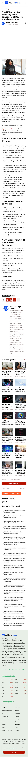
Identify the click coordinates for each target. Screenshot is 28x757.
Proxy (7, 9)
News (3, 705)
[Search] (25, 2)
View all (23, 360)
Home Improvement (7, 710)
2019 (20, 687)
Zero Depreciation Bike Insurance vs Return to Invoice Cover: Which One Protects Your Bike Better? (13, 599)
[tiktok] (6, 669)
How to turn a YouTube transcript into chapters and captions (14, 516)
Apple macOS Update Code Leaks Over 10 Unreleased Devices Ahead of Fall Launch (15, 527)
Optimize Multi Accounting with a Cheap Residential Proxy (20, 439)
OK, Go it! (14, 752)
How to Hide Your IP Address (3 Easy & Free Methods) (20, 472)
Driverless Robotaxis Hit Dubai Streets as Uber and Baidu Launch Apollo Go (15, 554)
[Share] (24, 23)
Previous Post (6, 488)
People (3, 724)
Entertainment (5, 719)
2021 (20, 685)
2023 (20, 682)
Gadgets (17, 713)
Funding (17, 716)
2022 (7, 685)
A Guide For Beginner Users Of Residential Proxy (20, 406)
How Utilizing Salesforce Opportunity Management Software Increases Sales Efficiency (14, 618)
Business (17, 705)
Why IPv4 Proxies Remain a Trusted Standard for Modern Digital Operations (20, 373)
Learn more (13, 748)
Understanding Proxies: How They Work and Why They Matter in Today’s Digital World (7, 389)
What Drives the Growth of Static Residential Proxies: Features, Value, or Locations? (20, 455)
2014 (7, 696)
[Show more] (18, 299)
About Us (4, 739)
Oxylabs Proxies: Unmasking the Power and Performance (7, 455)
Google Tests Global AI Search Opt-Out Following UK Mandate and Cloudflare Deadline (14, 592)
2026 (7, 679)
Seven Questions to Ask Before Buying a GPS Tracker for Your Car (15, 543)
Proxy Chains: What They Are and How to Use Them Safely (19, 389)
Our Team (23, 739)
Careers (6, 741)
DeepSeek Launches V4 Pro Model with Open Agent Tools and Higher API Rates (14, 538)
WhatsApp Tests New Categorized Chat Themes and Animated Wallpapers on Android (14, 560)
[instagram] (16, 669)
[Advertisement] (14, 41)
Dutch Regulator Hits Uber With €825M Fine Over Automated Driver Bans (14, 624)
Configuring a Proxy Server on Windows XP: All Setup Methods (20, 422)
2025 (20, 679)
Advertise (10, 739)
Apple (3, 721)
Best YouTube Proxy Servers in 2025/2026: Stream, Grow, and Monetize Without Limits (7, 406)
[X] (10, 299)
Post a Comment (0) (14, 483)
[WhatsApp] (14, 299)
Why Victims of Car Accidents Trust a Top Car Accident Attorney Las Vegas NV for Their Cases (15, 579)
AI (2, 713)
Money (17, 719)
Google (17, 721)
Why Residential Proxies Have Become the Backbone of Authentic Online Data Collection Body (7, 373)
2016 (7, 693)
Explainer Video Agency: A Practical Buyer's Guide (13, 573)
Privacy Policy (15, 743)
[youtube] (12, 669)
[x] (9, 669)
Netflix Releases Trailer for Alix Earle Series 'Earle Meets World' (13, 522)
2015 (20, 693)
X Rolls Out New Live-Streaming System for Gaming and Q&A (14, 511)
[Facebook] (7, 299)
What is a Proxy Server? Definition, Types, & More (7, 439)
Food (16, 727)
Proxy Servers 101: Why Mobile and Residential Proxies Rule (7, 472)
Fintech (17, 730)
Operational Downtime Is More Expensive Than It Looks (15, 548)
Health (17, 710)
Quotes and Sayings (7, 730)
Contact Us (17, 739)
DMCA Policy (21, 741)
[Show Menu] (2, 2)
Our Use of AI (12, 741)
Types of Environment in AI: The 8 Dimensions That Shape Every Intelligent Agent (15, 606)
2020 (7, 687)
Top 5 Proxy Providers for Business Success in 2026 (7, 422)
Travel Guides (5, 716)
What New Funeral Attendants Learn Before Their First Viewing (13, 532)
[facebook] (2, 669)
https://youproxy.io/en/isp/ (9, 129)
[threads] (19, 669)
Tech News (4, 707)
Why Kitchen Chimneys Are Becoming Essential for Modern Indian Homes (14, 585)
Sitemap (23, 743)
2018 (7, 690)
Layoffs (3, 727)
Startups (17, 724)
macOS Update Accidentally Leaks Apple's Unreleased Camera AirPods (13, 612)
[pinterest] (23, 669)
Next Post (22, 488)
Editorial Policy (6, 743)
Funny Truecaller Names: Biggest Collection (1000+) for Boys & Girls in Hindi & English (14, 567)
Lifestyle (17, 707)
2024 (7, 682)
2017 (20, 690)
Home (3, 9)
